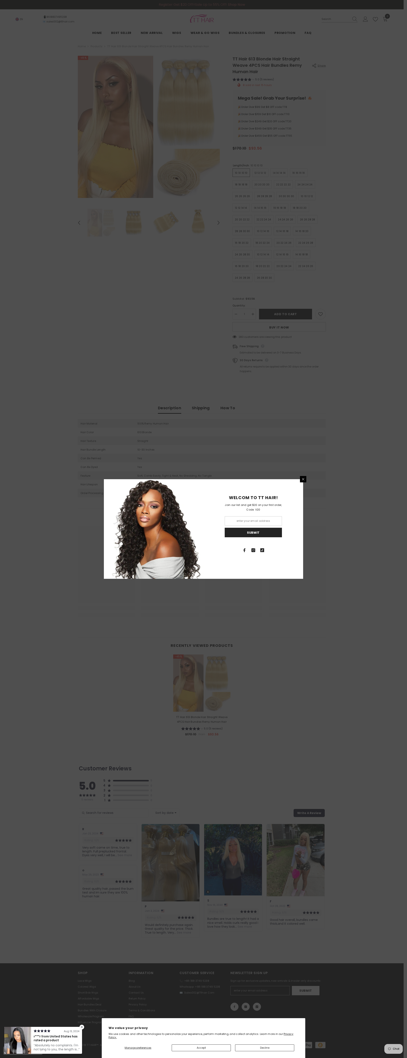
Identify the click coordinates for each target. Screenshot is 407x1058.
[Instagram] (253, 550)
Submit (253, 532)
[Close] (303, 479)
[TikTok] (262, 550)
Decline (264, 1048)
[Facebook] (244, 550)
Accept (201, 1048)
